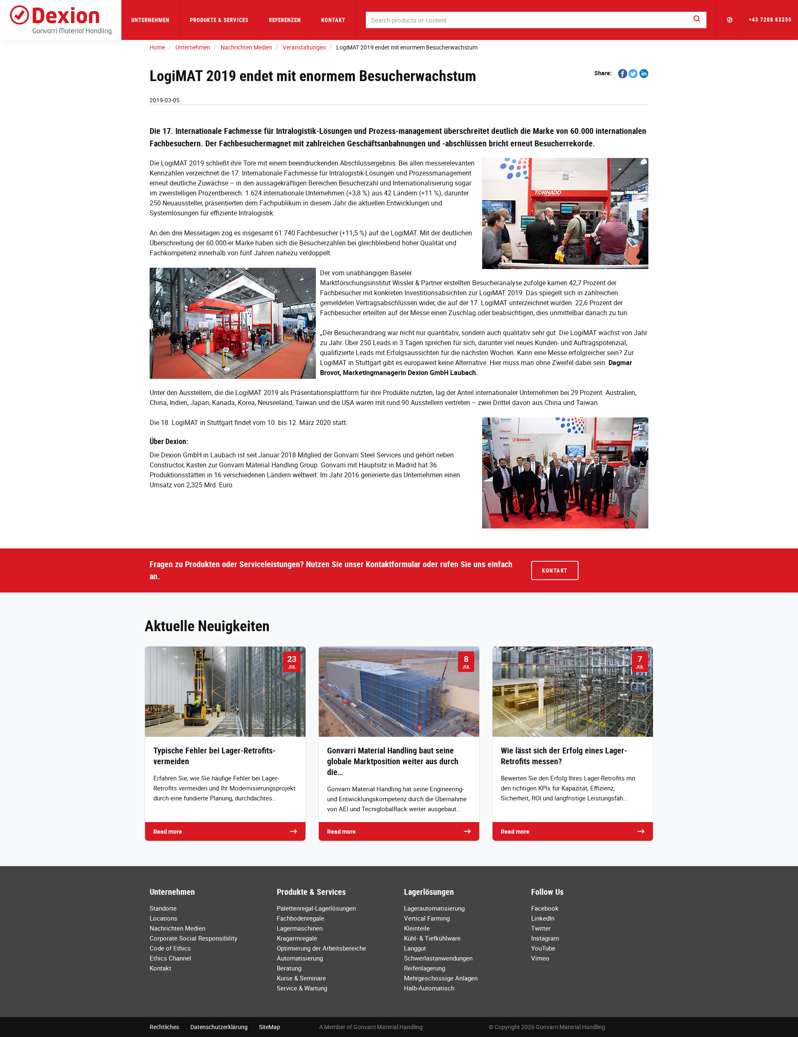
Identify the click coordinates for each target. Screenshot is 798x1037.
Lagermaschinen (300, 928)
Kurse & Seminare (301, 978)
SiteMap (269, 1027)
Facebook (545, 908)
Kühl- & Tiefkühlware (432, 938)
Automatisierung (300, 958)
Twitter (541, 928)
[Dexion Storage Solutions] (60, 20)
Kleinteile (417, 928)
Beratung (289, 968)
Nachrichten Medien (177, 928)
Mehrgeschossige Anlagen (441, 978)
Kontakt (333, 20)
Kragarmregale (297, 938)
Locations (163, 918)
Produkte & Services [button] (219, 20)
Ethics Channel (170, 958)
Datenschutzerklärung (219, 1027)
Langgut (415, 948)
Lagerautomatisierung (434, 908)
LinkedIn (542, 918)
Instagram (545, 938)
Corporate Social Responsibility (193, 938)
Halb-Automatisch (429, 988)
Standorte (163, 908)
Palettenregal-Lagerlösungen (316, 908)
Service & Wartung (302, 988)
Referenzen (285, 20)
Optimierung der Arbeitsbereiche (321, 948)
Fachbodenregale (300, 918)
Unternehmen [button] (150, 20)
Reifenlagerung (424, 968)
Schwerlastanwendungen (438, 958)
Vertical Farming (427, 918)
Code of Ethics (170, 948)
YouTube (543, 948)
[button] (730, 20)
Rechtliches (164, 1027)
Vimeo (540, 958)
